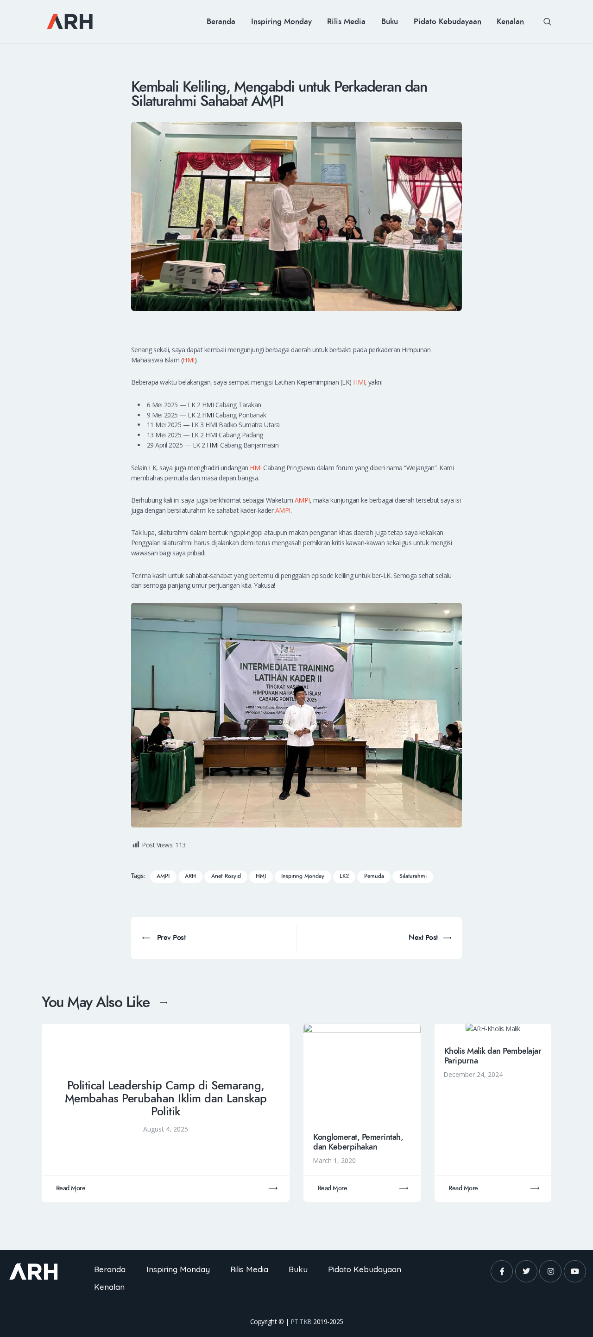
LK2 (344, 876)
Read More (71, 1188)
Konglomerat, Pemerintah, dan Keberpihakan (358, 1142)
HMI (189, 359)
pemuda (374, 876)
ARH (190, 876)
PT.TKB (301, 1321)
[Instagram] (550, 1271)
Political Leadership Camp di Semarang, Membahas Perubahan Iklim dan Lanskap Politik (166, 1099)
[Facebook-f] (502, 1271)
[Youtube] (575, 1271)
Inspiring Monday (302, 876)
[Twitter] (526, 1271)
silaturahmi (413, 876)
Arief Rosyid (226, 876)
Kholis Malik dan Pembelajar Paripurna (493, 1056)
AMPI (302, 500)
